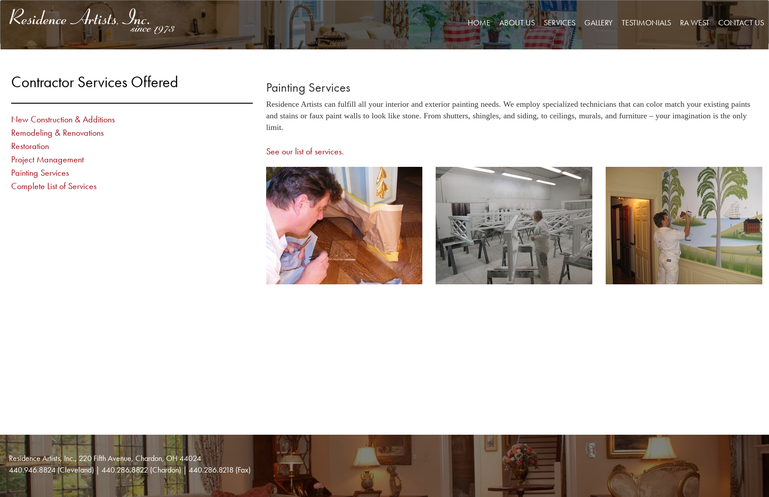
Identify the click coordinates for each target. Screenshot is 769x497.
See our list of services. (305, 151)
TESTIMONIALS (646, 22)
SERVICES (559, 22)
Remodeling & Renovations (57, 132)
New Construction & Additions (63, 119)
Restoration (30, 146)
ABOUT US (517, 22)
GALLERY (598, 22)
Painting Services (40, 172)
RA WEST (694, 22)
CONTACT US (741, 22)
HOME (479, 22)
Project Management (47, 159)
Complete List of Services (54, 186)
